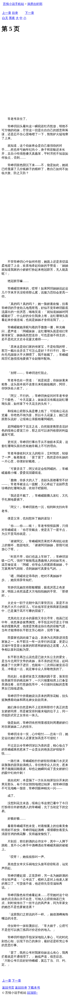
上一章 (6, 12)
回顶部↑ (32, 992)
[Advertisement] (35, 79)
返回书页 (8, 987)
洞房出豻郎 (34, 4)
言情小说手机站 (13, 4)
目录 (15, 12)
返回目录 (21, 987)
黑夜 (12, 18)
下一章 (29, 12)
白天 (5, 18)
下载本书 (34, 987)
